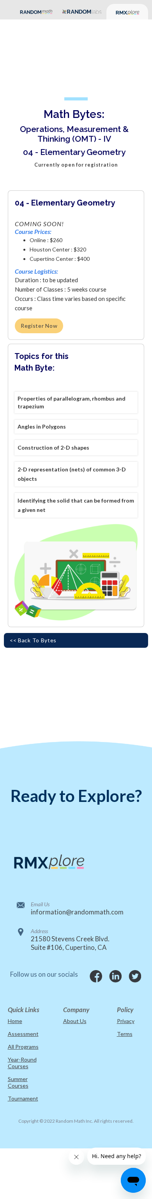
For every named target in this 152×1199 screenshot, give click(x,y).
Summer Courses (18, 1082)
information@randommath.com (76, 912)
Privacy (125, 1021)
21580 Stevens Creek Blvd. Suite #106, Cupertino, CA (70, 943)
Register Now (39, 325)
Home (15, 1021)
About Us (75, 1021)
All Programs (23, 1046)
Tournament (23, 1098)
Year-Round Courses (22, 1062)
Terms (125, 1033)
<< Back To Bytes (33, 640)
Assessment (23, 1033)
